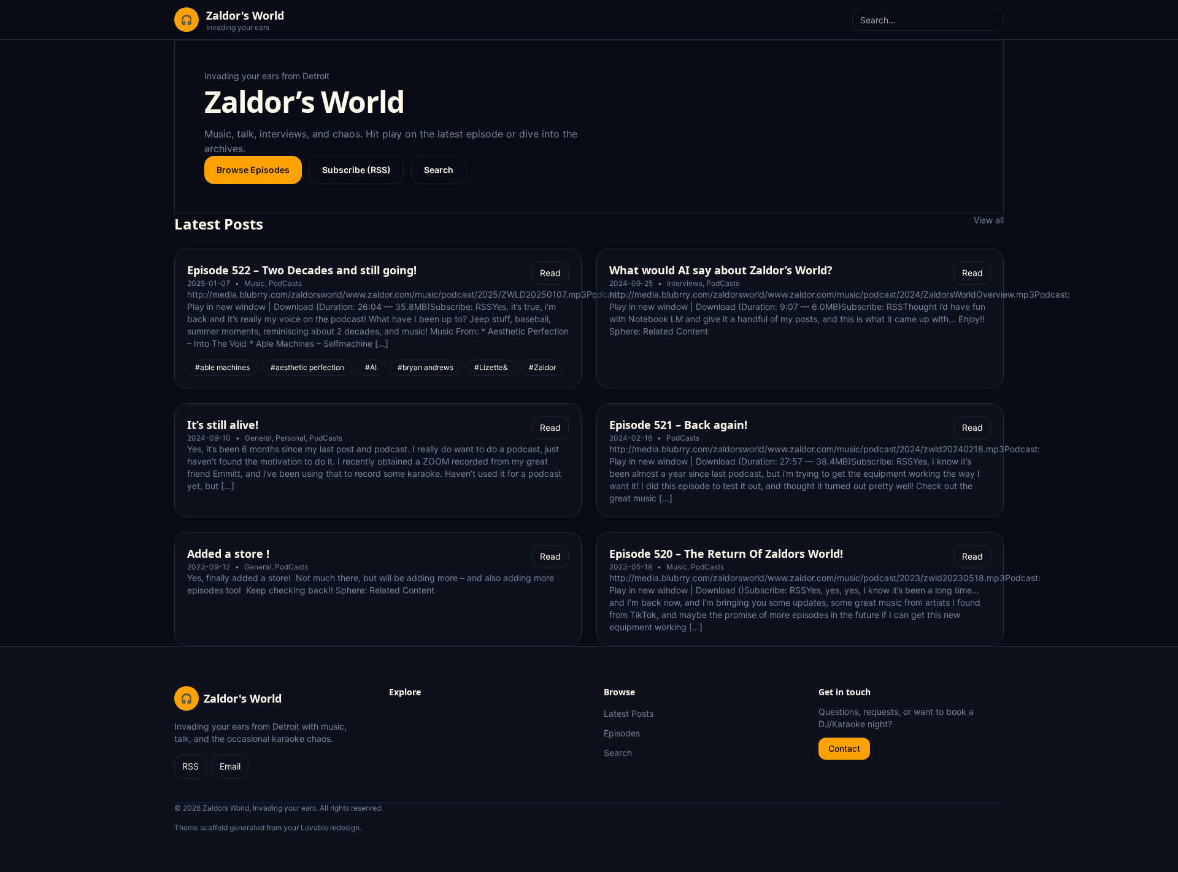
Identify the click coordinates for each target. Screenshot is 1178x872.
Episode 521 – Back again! (678, 424)
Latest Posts (628, 713)
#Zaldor (542, 367)
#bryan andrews (425, 367)
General (258, 437)
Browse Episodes (253, 169)
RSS (190, 766)
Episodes (622, 733)
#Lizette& (491, 367)
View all (989, 220)
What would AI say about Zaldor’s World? (721, 270)
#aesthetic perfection (307, 367)
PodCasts (285, 283)
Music (254, 283)
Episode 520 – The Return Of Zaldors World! (726, 553)
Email (230, 766)
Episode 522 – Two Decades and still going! (302, 270)
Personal (290, 437)
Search (438, 169)
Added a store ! (228, 553)
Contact (844, 748)
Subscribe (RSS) (356, 169)
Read (550, 273)
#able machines (222, 367)
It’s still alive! (222, 424)
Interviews (685, 283)
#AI (371, 367)
